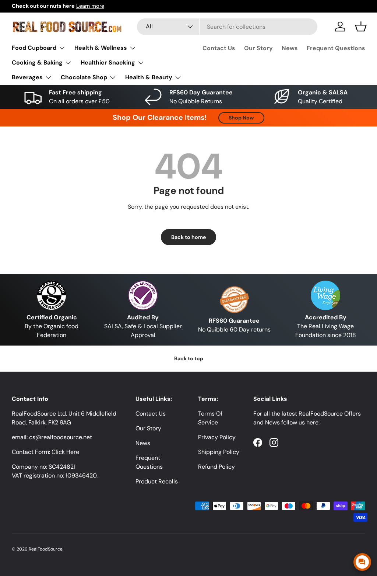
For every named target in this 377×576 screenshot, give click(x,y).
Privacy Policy (217, 437)
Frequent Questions (336, 48)
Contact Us (218, 48)
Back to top (188, 358)
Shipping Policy (218, 452)
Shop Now (241, 117)
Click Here (65, 452)
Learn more (90, 6)
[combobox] (227, 26)
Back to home (188, 237)
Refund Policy (216, 467)
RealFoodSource (46, 549)
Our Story (258, 48)
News (290, 48)
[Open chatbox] (362, 562)
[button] (361, 26)
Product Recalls (156, 481)
